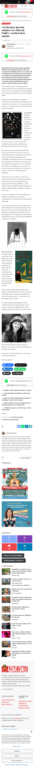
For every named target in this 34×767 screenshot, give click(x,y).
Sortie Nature (15, 619)
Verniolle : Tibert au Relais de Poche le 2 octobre (18, 390)
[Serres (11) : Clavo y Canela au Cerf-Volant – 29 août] (6, 626)
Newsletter (5, 702)
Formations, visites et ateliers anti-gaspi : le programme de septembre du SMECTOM (22, 599)
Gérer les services (17, 746)
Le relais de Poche (7, 419)
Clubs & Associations (16, 593)
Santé (13, 611)
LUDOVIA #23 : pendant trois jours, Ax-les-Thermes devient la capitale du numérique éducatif (22, 571)
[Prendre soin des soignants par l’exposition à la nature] (6, 609)
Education (14, 575)
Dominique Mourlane (10, 44)
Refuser (17, 756)
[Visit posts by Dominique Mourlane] (3, 46)
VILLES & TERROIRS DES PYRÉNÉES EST (21, 585)
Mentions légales (24, 708)
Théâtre (18, 638)
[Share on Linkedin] (26, 426)
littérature (16, 419)
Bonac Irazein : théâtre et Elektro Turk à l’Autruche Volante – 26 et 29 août (22, 633)
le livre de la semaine (17, 417)
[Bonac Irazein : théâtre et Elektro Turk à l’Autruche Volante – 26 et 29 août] (6, 634)
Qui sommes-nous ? (8, 700)
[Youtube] (9, 547)
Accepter (17, 751)
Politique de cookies (10, 764)
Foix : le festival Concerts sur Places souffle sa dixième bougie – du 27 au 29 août (22, 643)
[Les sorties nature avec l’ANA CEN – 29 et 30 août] (6, 617)
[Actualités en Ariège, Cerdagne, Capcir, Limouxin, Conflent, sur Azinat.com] (11, 6)
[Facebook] (9, 539)
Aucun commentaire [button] (26, 457)
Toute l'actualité (15, 583)
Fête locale (14, 647)
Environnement (15, 603)
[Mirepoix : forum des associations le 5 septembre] (6, 591)
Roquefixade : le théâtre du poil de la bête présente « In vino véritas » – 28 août (22, 653)
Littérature (6, 23)
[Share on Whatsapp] (22, 426)
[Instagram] (24, 539)
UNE (18, 575)
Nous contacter (7, 704)
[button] (31, 731)
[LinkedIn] (24, 547)
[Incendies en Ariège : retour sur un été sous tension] (6, 581)
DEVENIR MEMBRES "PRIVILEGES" (14, 560)
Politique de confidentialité (21, 764)
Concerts (14, 627)
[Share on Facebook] (18, 426)
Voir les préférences (17, 760)
